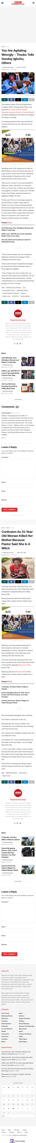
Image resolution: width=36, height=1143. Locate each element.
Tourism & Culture (25, 1034)
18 (13, 1104)
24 (8, 1108)
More (26, 1132)
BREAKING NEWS (22, 290)
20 (22, 1104)
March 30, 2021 (21, 67)
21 (27, 1104)
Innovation (5, 1034)
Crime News (22, 773)
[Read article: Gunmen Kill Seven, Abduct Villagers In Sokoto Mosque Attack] (27, 869)
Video (21, 1036)
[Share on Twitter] (18, 99)
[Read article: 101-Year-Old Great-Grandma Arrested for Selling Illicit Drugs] (27, 387)
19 (18, 1104)
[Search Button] (33, 3)
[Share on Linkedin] (25, 99)
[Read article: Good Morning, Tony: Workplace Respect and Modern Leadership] (27, 361)
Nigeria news (6, 296)
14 (27, 1100)
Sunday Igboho (25, 296)
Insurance (5, 1036)
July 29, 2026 (6, 862)
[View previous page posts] (16, 247)
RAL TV (19, 1132)
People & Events (24, 1018)
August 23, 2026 (7, 380)
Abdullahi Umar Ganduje (13, 287)
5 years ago (16, 413)
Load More (18, 399)
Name (4, 482)
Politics (21, 1021)
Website (4, 500)
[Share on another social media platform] (31, 99)
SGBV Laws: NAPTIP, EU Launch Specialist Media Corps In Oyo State (11, 373)
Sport (21, 1031)
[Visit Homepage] (17, 3)
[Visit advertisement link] (18, 146)
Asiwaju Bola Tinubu (8, 290)
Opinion (21, 1016)
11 (13, 1100)
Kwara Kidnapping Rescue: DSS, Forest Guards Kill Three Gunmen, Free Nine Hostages (15, 695)
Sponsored (22, 1029)
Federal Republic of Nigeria (10, 293)
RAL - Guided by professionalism (18, 1135)
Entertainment (6, 1023)
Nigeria (23, 293)
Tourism (4, 1132)
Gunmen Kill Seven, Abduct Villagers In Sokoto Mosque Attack (10, 868)
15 (32, 1100)
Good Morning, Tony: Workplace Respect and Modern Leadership (10, 360)
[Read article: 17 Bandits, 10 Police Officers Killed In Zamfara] (27, 841)
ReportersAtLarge (8, 67)
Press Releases (24, 1023)
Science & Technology (26, 1026)
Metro (12, 528)
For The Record (7, 1029)
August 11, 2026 (7, 844)
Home (3, 46)
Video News (23, 1039)
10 (8, 1100)
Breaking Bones (7, 1016)
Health (4, 1031)
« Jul (3, 1116)
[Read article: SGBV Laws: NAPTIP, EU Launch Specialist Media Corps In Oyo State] (27, 374)
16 (4, 1104)
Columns (5, 1021)
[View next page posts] (19, 247)
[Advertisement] (18, 25)
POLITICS (15, 296)
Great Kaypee (6, 413)
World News (23, 1041)
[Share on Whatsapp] (5, 99)
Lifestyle (4, 1039)
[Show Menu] (2, 3)
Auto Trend (5, 1013)
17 (8, 1104)
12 (18, 1100)
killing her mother (24, 665)
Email (4, 491)
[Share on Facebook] (11, 99)
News (8, 46)
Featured (5, 1026)
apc (24, 287)
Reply (4, 437)
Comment (5, 457)
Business (5, 1018)
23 (4, 1108)
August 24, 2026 (7, 367)
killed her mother (20, 672)
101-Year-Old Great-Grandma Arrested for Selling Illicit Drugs (9, 386)
